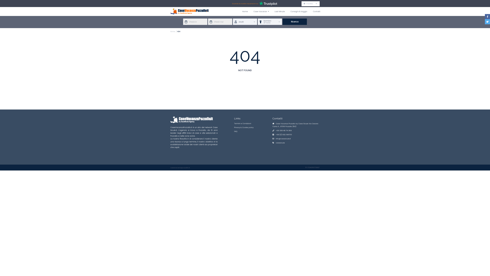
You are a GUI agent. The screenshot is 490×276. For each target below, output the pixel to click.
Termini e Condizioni (242, 123)
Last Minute (280, 11)
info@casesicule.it (283, 138)
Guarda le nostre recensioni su (245, 3)
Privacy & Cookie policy (244, 127)
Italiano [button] (311, 3)
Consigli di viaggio (298, 11)
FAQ (235, 131)
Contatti (316, 11)
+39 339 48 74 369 (284, 130)
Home (245, 11)
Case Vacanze (260, 11)
